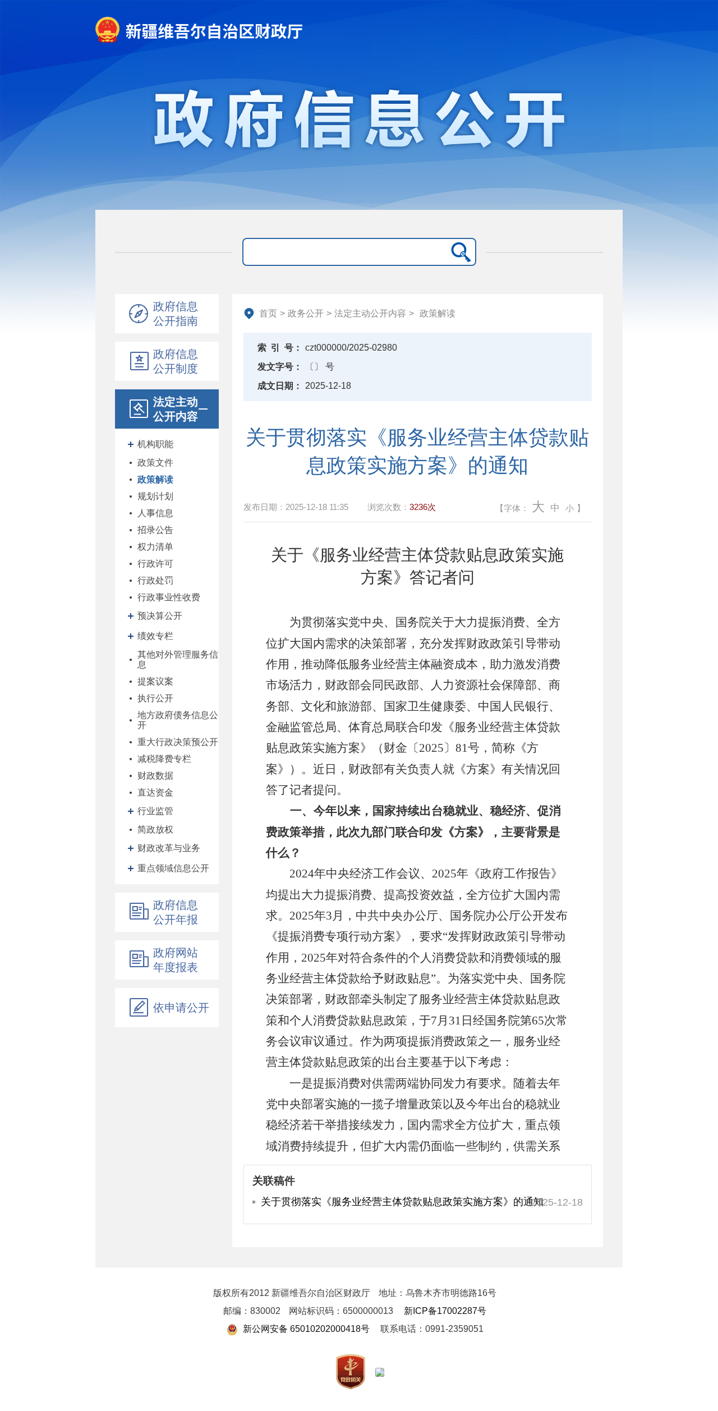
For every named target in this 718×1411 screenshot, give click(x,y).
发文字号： (279, 366)
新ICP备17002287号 (445, 1311)
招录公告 (155, 530)
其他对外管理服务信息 (177, 659)
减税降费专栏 (164, 759)
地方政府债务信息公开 (177, 720)
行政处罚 (155, 580)
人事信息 (155, 513)
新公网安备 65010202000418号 (305, 1329)
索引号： (279, 347)
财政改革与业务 (168, 848)
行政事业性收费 (168, 597)
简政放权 (155, 829)
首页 (268, 313)
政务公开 (306, 313)
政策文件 (155, 462)
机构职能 (155, 444)
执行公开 (155, 698)
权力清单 (155, 546)
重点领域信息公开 (173, 868)
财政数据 (155, 775)
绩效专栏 (155, 636)
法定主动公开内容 (370, 313)
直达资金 (155, 792)
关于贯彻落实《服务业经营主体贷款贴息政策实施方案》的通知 (402, 1201)
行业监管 (155, 811)
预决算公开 (159, 616)
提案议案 (155, 681)
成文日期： (279, 385)
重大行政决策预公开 (177, 742)
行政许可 (155, 563)
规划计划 (155, 496)
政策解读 (155, 479)
